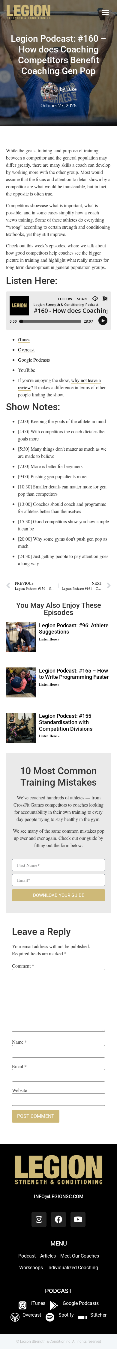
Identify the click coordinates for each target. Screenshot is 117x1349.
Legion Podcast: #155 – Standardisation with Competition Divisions (67, 722)
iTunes (24, 339)
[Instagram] (39, 1219)
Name (19, 1042)
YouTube (26, 370)
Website (19, 1090)
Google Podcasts (34, 360)
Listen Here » (49, 639)
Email (19, 1066)
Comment (23, 965)
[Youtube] (78, 1219)
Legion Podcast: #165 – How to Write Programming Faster (74, 673)
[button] (105, 12)
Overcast (26, 349)
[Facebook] (58, 1219)
